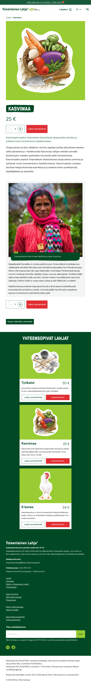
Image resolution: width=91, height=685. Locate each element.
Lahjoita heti (57, 397)
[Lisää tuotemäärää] (20, 129)
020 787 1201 (25, 568)
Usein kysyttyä (12, 594)
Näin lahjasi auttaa (13, 597)
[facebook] (13, 647)
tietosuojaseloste (58, 640)
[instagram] (8, 647)
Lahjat (8, 18)
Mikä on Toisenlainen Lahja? (17, 584)
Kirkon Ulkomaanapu (14, 607)
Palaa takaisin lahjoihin (19, 322)
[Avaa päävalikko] (87, 9)
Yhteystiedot (11, 587)
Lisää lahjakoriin (37, 129)
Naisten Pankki (12, 610)
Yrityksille (10, 581)
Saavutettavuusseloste (15, 617)
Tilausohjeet (11, 600)
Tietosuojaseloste (13, 620)
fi (77, 9)
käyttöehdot (72, 640)
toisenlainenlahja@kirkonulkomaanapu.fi (23, 563)
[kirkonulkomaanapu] (34, 9)
